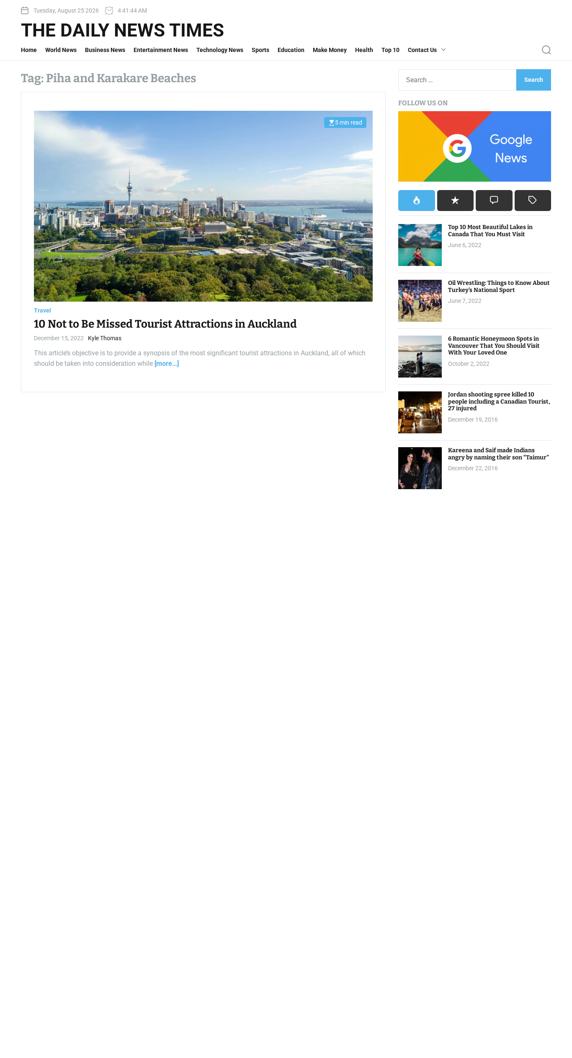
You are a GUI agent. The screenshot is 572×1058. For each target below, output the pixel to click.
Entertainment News (161, 50)
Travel (42, 311)
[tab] (416, 200)
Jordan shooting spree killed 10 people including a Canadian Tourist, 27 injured (499, 401)
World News (61, 50)
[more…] (167, 364)
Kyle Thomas (104, 338)
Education (291, 50)
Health (364, 50)
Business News (105, 50)
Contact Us (422, 50)
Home (29, 50)
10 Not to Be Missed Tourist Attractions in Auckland (165, 324)
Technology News (219, 50)
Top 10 (390, 50)
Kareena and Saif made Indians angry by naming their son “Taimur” (498, 454)
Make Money (330, 50)
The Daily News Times (122, 30)
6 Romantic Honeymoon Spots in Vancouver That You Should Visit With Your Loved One (494, 346)
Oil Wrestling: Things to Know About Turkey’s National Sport (499, 286)
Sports (260, 50)
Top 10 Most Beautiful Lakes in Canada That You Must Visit (490, 231)
